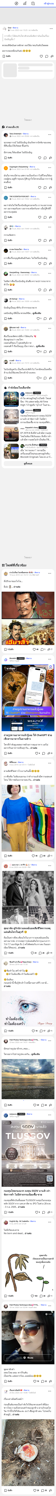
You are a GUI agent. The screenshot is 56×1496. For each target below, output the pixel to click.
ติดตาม (15, 28)
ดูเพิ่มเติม (37, 313)
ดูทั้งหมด (28, 463)
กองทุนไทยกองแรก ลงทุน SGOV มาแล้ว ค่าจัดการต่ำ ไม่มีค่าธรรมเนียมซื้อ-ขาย (27, 1192)
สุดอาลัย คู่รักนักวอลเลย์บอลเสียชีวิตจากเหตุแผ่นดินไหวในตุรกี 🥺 (27, 930)
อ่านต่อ (17, 586)
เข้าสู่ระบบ (49, 3)
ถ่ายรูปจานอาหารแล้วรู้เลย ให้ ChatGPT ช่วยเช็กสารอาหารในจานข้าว (28, 736)
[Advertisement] (28, 16)
